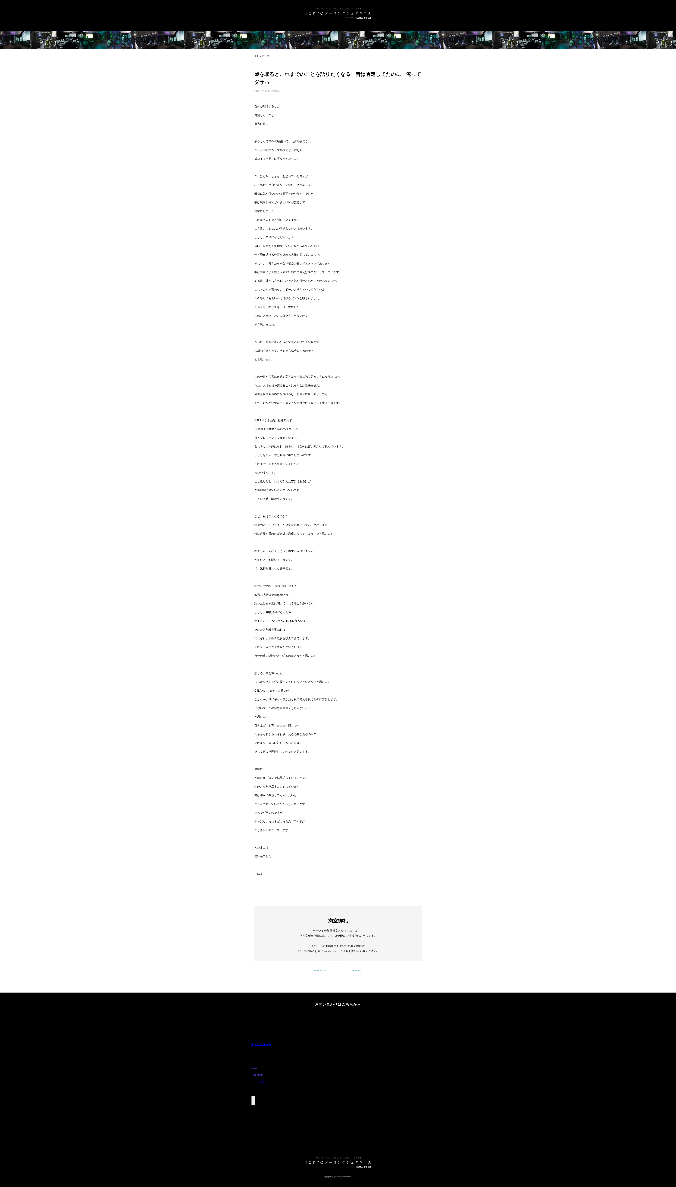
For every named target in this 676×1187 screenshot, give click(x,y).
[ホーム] (338, 13)
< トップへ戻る (262, 55)
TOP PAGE (320, 970)
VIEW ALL (356, 970)
